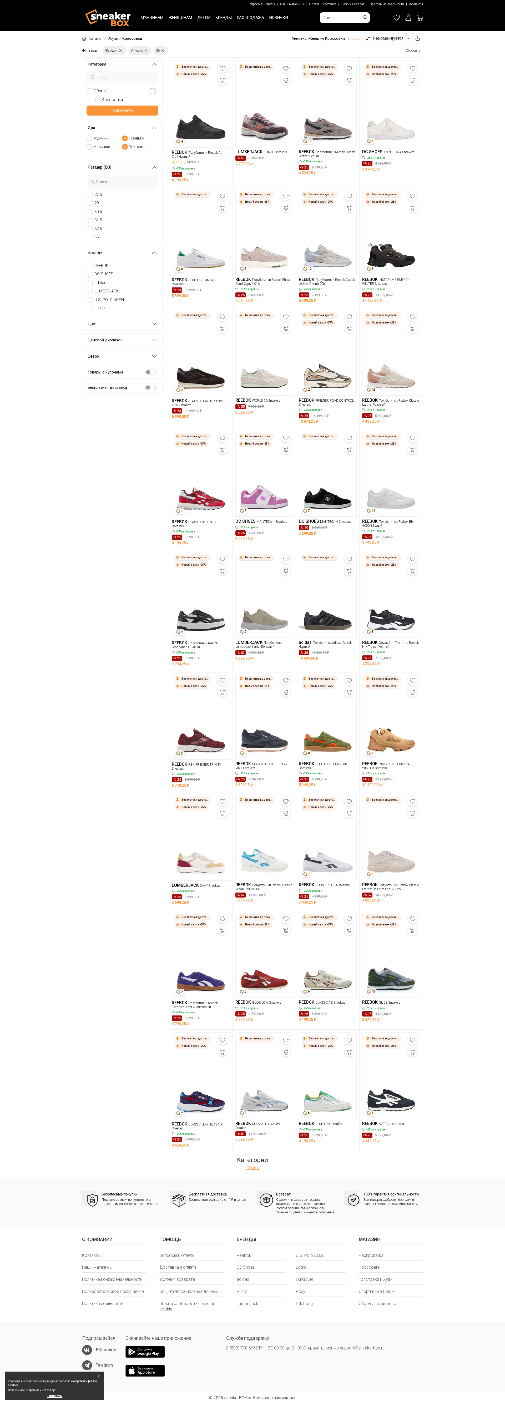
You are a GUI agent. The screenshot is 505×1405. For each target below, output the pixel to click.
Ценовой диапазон (105, 340)
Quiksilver (304, 1279)
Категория (97, 64)
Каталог (96, 38)
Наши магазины (292, 4)
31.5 (98, 220)
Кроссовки (369, 1267)
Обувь (112, 38)
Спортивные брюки (377, 1291)
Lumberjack (247, 1303)
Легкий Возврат (352, 4)
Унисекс (137, 146)
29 (96, 203)
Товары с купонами (105, 372)
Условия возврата (177, 1279)
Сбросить (413, 50)
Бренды (96, 252)
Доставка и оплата (177, 1267)
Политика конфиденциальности (112, 1279)
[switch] (150, 372)
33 (96, 237)
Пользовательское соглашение (113, 1291)
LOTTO (100, 308)
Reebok (244, 1255)
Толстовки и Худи (375, 1279)
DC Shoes (246, 1267)
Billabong (304, 1303)
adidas (100, 282)
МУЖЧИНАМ (152, 17)
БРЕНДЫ (224, 17)
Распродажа (371, 1255)
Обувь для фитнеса (377, 1303)
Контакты (416, 4)
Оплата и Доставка (322, 4)
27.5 (98, 194)
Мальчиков (103, 146)
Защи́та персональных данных (188, 1291)
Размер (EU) (99, 167)
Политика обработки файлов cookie (187, 1306)
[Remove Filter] (120, 50)
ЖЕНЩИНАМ (180, 17)
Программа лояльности (387, 4)
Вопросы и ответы (177, 1255)
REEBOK (101, 265)
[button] (408, 17)
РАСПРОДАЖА (250, 17)
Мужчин (100, 138)
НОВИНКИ (278, 17)
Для (91, 128)
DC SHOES (103, 274)
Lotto (301, 1267)
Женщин (136, 138)
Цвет (92, 323)
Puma (242, 1291)
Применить (122, 110)
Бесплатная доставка (107, 387)
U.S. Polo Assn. (310, 1255)
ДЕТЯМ (203, 17)
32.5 (98, 228)
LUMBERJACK (106, 291)
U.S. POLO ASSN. (109, 299)
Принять (54, 1396)
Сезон (93, 356)
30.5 (98, 211)
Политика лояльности (102, 1303)
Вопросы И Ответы (261, 4)
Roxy (300, 1291)
